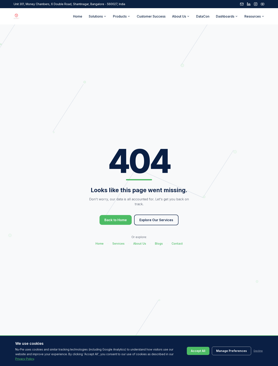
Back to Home (115, 220)
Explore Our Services (156, 220)
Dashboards (225, 16)
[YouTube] (262, 4)
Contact (177, 243)
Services (118, 243)
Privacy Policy (24, 358)
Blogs (159, 243)
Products (120, 16)
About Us (179, 16)
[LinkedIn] (249, 4)
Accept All (198, 351)
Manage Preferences (231, 351)
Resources (252, 16)
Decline (258, 350)
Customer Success (151, 16)
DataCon (202, 16)
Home (77, 16)
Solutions (96, 16)
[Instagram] (255, 4)
